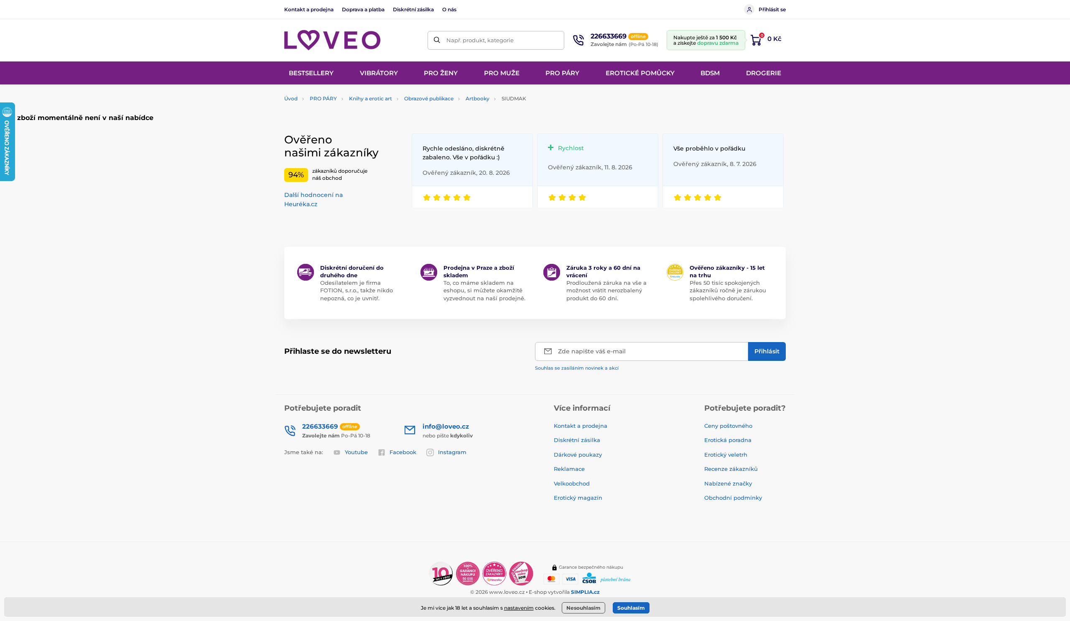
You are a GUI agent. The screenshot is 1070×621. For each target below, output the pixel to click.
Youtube (356, 452)
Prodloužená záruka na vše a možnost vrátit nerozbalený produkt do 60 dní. (606, 290)
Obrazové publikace (428, 98)
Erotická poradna (728, 440)
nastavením (519, 608)
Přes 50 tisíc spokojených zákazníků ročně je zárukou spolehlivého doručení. (728, 290)
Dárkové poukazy (578, 454)
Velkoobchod (572, 483)
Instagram (452, 452)
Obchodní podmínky (733, 497)
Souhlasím (631, 608)
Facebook (403, 452)
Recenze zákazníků (731, 468)
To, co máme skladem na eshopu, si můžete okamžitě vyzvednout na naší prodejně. (484, 290)
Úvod (291, 98)
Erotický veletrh (725, 454)
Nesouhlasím (583, 608)
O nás (449, 9)
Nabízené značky (728, 483)
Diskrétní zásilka (413, 9)
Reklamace (569, 468)
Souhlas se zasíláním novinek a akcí (577, 368)
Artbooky (477, 98)
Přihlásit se (772, 9)
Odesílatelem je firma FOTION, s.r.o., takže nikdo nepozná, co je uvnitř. (356, 290)
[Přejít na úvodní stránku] (332, 40)
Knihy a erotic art (370, 98)
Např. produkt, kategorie (480, 40)
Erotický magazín (578, 497)
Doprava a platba (363, 9)
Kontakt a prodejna (309, 9)
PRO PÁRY (323, 98)
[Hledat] (437, 40)
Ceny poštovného (728, 425)
